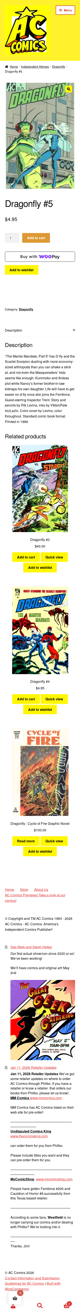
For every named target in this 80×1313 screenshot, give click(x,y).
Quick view (54, 557)
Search (40, 1306)
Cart (61, 1302)
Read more (26, 841)
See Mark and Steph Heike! (31, 946)
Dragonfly (58, 66)
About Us (41, 889)
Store (24, 889)
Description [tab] (13, 330)
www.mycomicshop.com (54, 1179)
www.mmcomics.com (46, 1097)
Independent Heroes (35, 66)
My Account (13, 1306)
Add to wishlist (21, 269)
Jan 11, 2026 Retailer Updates (33, 1067)
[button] (68, 89)
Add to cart (36, 237)
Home (14, 66)
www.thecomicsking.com (29, 1136)
